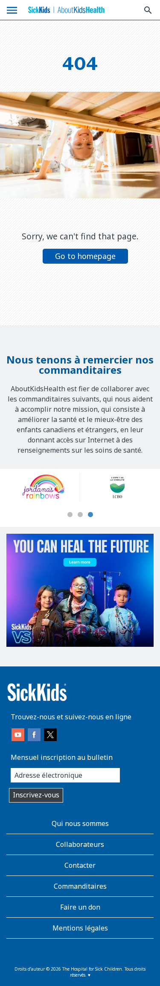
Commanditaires (80, 886)
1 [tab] (70, 515)
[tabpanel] (60, 487)
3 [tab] (90, 515)
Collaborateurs (80, 844)
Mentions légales (80, 928)
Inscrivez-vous (36, 795)
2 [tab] (80, 515)
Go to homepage (85, 256)
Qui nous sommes (80, 823)
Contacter (80, 865)
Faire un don (80, 907)
